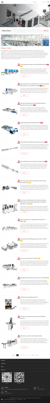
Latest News (19, 399)
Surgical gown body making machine (30, 122)
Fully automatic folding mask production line (32, 142)
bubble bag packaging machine (29, 297)
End (36, 355)
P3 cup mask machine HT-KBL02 (29, 258)
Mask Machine (3, 401)
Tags (24, 399)
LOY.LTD (39, 397)
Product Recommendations (10, 399)
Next (33, 355)
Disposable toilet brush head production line (32, 161)
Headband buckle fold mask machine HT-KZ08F (33, 278)
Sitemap (36, 397)
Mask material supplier (12, 401)
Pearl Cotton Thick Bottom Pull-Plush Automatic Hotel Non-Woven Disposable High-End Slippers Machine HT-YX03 (33, 202)
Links (2, 399)
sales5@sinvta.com (8, 393)
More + (24, 76)
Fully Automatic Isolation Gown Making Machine (33, 64)
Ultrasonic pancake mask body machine (31, 336)
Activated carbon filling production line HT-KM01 (33, 239)
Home (14, 355)
